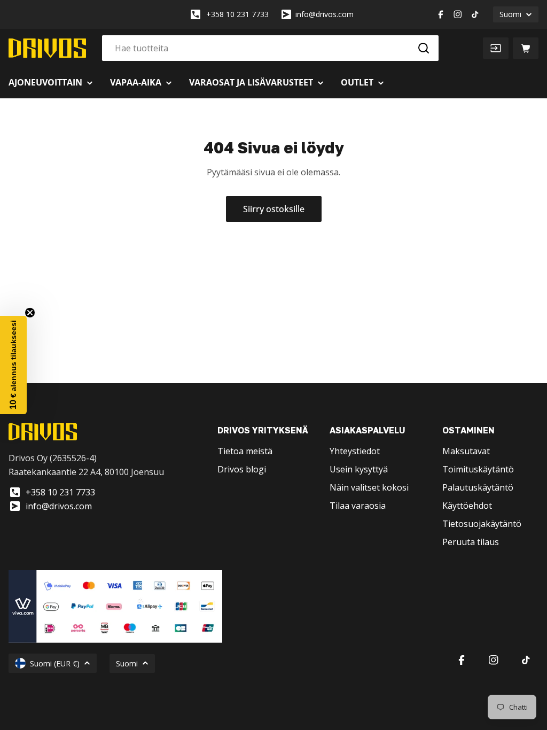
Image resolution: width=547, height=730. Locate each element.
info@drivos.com (324, 14)
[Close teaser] (30, 312)
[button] (13, 365)
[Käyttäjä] (496, 48)
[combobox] (270, 48)
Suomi (510, 14)
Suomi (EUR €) (55, 663)
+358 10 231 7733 (237, 14)
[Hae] (423, 48)
